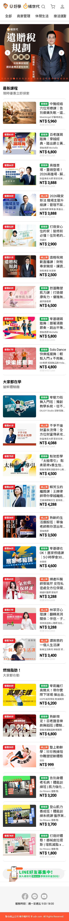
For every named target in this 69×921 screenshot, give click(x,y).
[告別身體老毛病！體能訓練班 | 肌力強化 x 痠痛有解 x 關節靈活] (34, 787)
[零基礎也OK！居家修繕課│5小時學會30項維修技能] (34, 558)
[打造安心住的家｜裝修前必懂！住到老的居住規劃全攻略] (34, 237)
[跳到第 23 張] (67, 78)
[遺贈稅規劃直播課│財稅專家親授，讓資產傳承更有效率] (34, 267)
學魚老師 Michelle (49, 148)
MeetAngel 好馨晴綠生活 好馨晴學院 (53, 117)
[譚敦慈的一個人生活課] (34, 649)
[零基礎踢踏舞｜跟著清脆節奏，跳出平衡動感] (34, 329)
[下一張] (61, 52)
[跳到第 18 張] (52, 78)
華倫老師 (44, 531)
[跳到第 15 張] (43, 78)
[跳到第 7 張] (20, 78)
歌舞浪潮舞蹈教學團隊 (51, 730)
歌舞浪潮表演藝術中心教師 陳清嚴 (53, 469)
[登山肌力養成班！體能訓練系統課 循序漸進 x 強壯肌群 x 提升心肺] (34, 816)
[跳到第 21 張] (61, 78)
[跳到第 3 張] (8, 78)
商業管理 (23, 16)
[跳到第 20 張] (58, 78)
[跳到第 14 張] (40, 78)
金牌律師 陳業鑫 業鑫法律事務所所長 (53, 209)
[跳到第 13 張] (37, 78)
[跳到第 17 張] (49, 78)
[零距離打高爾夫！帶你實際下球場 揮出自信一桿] (34, 696)
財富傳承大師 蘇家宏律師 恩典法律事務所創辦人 (53, 178)
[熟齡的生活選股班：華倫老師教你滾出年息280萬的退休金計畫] (34, 528)
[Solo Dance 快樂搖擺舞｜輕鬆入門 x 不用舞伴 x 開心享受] (34, 360)
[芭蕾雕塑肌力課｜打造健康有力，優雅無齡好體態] (34, 298)
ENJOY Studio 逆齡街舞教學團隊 (53, 410)
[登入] (62, 6)
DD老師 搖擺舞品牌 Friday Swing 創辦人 (53, 363)
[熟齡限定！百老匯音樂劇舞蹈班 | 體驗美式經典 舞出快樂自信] (34, 726)
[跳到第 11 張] (32, 78)
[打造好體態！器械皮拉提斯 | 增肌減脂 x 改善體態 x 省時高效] (34, 846)
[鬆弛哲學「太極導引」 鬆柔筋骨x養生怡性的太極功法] (34, 466)
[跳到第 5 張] (14, 78)
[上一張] (7, 52)
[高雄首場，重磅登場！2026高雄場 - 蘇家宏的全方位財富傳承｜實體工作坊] (34, 175)
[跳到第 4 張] (11, 78)
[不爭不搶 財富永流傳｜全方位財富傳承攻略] (34, 435)
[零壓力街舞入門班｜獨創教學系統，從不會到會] (34, 406)
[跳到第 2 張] (5, 78)
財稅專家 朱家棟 (48, 270)
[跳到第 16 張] (46, 78)
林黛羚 (43, 240)
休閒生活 (42, 16)
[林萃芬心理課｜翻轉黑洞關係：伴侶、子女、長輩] (34, 620)
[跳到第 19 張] (55, 78)
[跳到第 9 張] (26, 78)
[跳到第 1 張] (2, 78)
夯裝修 (43, 561)
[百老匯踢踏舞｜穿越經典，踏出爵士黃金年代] (34, 144)
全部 (8, 16)
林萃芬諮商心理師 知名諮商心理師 (53, 623)
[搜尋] (43, 6)
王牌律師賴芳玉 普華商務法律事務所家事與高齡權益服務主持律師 (53, 500)
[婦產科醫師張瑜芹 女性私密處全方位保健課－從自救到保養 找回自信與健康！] (34, 589)
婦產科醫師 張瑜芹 (49, 592)
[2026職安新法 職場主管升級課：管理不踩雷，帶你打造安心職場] (34, 206)
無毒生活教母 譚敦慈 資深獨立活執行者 (53, 649)
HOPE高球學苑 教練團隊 (52, 699)
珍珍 (42, 760)
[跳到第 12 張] (35, 78)
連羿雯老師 (45, 301)
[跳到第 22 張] (64, 78)
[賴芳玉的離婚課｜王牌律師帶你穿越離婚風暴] (34, 497)
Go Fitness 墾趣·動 (49, 791)
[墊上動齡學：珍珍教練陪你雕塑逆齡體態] (34, 757)
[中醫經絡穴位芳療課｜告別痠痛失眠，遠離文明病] (34, 114)
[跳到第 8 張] (23, 78)
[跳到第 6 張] (17, 78)
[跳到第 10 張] (29, 78)
